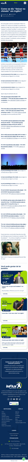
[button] (25, 3)
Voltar (8, 91)
